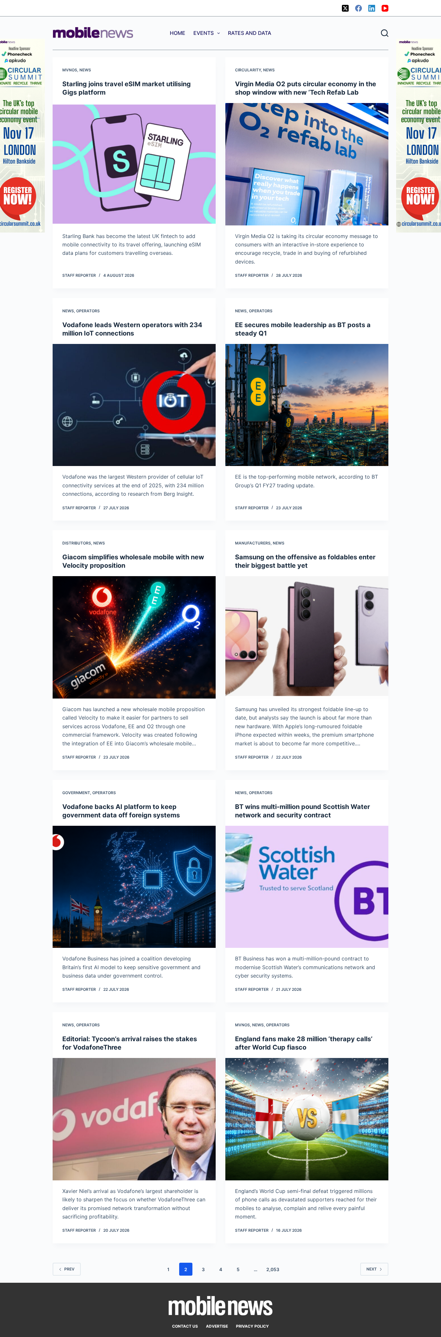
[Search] (384, 33)
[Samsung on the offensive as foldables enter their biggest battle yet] (306, 637)
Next (371, 1269)
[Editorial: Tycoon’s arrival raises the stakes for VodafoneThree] (134, 1119)
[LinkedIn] (371, 8)
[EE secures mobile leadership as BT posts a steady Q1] (306, 405)
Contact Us (185, 1326)
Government (76, 792)
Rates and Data (249, 33)
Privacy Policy (252, 1326)
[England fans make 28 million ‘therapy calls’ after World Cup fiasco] (306, 1119)
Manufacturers (253, 543)
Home (177, 33)
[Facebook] (358, 8)
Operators (88, 310)
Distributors (76, 543)
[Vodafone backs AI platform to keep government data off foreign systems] (134, 887)
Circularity (248, 69)
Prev (69, 1269)
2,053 (272, 1269)
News (85, 69)
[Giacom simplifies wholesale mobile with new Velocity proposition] (134, 637)
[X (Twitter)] (345, 8)
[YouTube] (385, 8)
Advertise (217, 1326)
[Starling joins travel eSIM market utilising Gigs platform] (134, 164)
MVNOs (69, 69)
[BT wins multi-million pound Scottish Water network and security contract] (306, 887)
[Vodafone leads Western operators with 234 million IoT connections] (134, 405)
